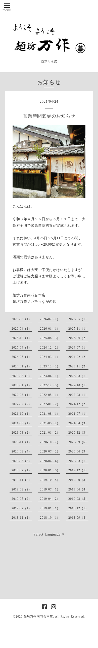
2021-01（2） (50, 432)
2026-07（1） (50, 319)
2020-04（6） (50, 461)
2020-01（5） (50, 470)
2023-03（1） (78, 376)
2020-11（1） (22, 442)
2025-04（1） (22, 347)
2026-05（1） (78, 319)
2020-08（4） (22, 451)
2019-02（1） (22, 508)
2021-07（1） (78, 413)
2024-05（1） (22, 357)
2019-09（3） (78, 480)
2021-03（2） (22, 432)
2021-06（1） (22, 423)
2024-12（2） (50, 347)
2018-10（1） (50, 517)
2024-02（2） (78, 357)
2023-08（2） (22, 376)
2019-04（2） (50, 499)
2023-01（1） (22, 385)
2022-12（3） (50, 385)
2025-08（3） (50, 338)
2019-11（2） (22, 480)
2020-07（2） (50, 451)
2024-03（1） (50, 357)
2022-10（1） (78, 385)
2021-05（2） (50, 423)
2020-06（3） (78, 451)
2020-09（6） (78, 442)
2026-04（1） (22, 328)
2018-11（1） (22, 517)
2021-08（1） (50, 413)
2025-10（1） (22, 338)
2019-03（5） (78, 499)
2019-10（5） (50, 480)
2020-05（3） (22, 461)
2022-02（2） (22, 404)
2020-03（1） (78, 461)
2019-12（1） (78, 470)
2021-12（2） (78, 404)
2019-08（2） (22, 489)
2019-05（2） (22, 499)
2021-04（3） (78, 423)
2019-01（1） (50, 508)
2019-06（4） (78, 489)
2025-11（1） (78, 328)
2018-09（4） (78, 517)
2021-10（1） (22, 413)
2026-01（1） (50, 328)
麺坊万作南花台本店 (38, 616)
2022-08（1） (22, 395)
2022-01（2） (50, 404)
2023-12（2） (50, 366)
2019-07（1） (50, 489)
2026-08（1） (22, 319)
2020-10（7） (50, 442)
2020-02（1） (22, 470)
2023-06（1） (50, 376)
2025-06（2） (78, 338)
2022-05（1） (50, 395)
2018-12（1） (78, 508)
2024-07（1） (78, 347)
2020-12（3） (78, 432)
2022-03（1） (78, 395)
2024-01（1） (22, 366)
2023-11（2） (78, 366)
